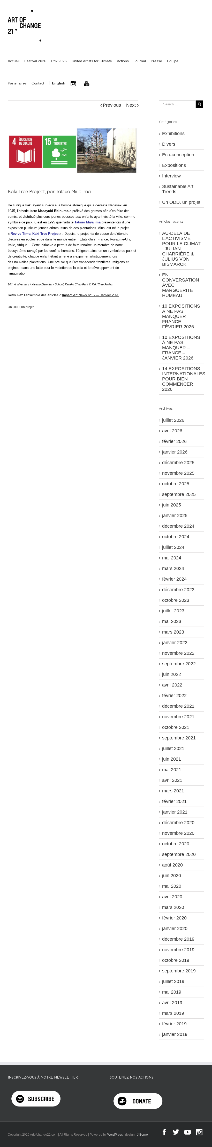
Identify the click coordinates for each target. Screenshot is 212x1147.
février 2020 (174, 917)
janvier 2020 (174, 928)
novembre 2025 (178, 473)
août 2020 (172, 865)
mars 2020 (173, 907)
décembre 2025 (178, 462)
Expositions (174, 165)
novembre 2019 (178, 949)
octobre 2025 (175, 483)
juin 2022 (171, 674)
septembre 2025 (179, 494)
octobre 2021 (175, 727)
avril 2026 (172, 430)
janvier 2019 (174, 1034)
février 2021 (174, 801)
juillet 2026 (173, 420)
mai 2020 (171, 886)
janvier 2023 (174, 642)
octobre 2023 (175, 600)
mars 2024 (173, 568)
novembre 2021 (178, 716)
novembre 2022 (178, 653)
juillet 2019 (173, 981)
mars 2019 (173, 1013)
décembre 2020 (178, 822)
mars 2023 (173, 632)
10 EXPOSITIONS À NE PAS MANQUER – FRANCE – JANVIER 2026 (181, 348)
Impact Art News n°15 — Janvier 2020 (90, 295)
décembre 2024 (178, 526)
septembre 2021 (179, 737)
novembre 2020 (178, 833)
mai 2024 (171, 557)
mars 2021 (173, 790)
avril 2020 (172, 896)
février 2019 (174, 1023)
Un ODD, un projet (21, 307)
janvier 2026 (174, 452)
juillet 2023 (173, 610)
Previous (112, 105)
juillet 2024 (173, 547)
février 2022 (174, 695)
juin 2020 (171, 875)
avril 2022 (172, 685)
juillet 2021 (173, 748)
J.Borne (142, 1134)
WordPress (115, 1134)
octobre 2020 (175, 843)
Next (131, 105)
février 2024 (174, 579)
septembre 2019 (179, 970)
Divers (168, 144)
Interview (171, 175)
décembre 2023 (178, 589)
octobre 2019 (175, 960)
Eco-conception (178, 154)
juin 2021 (171, 759)
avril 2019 (172, 1002)
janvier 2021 (174, 812)
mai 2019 (171, 992)
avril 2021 (172, 780)
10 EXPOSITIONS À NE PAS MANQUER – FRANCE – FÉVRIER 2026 (181, 316)
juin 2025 (171, 505)
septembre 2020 (179, 854)
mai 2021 (171, 769)
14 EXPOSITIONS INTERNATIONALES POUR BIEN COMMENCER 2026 (183, 379)
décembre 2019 (178, 939)
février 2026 (174, 441)
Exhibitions (173, 133)
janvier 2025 (174, 515)
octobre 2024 (175, 536)
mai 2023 (171, 621)
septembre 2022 (179, 663)
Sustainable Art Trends (177, 189)
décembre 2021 (178, 706)
